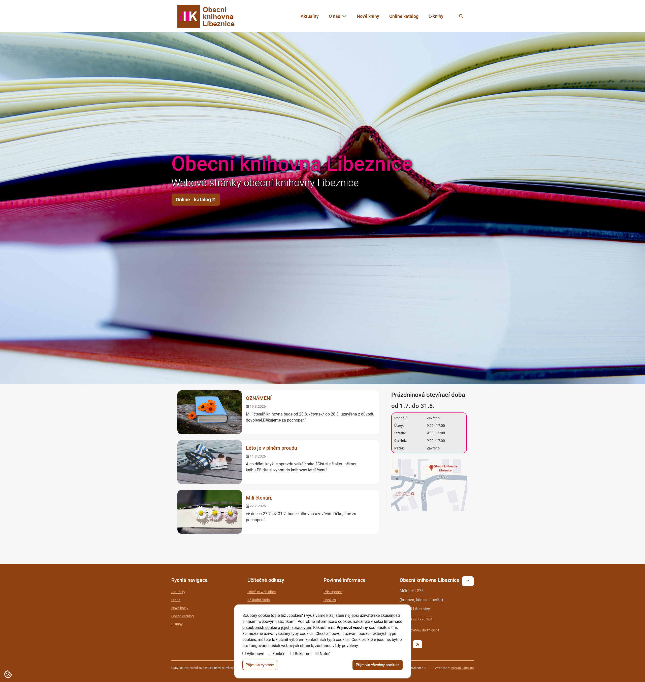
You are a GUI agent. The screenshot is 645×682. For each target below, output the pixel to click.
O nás (334, 16)
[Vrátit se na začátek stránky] (467, 581)
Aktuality (310, 16)
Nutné (325, 653)
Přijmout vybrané (260, 665)
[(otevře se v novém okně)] (429, 486)
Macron (462, 668)
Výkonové (255, 653)
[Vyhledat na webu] (461, 16)
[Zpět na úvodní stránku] (210, 16)
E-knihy (436, 16)
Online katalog (403, 16)
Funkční (279, 653)
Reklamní (303, 653)
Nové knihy (368, 16)
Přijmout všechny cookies (377, 665)
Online (193, 200)
